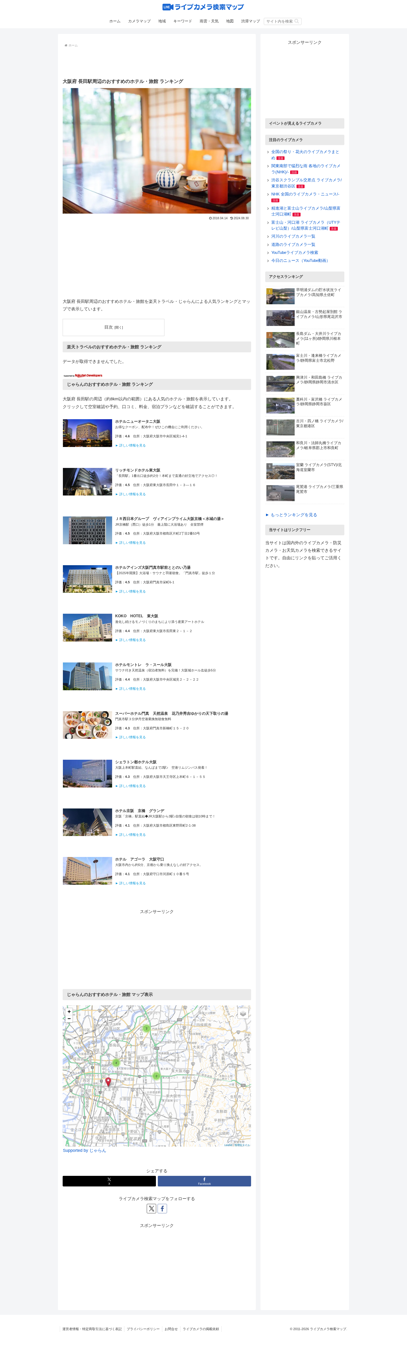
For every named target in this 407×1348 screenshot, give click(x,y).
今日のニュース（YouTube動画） (300, 260)
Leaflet (228, 1145)
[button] (297, 21)
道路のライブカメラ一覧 (293, 244)
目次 (108, 327)
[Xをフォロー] (151, 1208)
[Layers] (243, 1013)
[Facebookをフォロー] (162, 1208)
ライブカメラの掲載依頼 (201, 1329)
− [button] (69, 1019)
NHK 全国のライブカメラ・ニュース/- (305, 194)
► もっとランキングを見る (291, 514)
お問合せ (171, 1329)
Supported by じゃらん (84, 1150)
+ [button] (69, 1012)
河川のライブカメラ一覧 (293, 236)
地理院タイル (242, 1145)
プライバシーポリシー (143, 1329)
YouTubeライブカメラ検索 (294, 252)
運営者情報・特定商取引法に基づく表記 (92, 1329)
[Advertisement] (157, 61)
